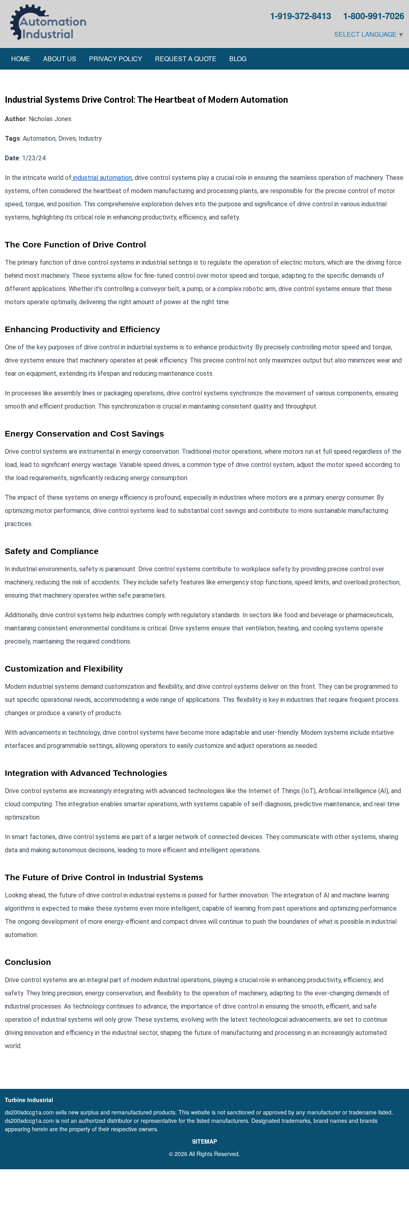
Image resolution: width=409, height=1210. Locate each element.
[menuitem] (21, 58)
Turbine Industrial (29, 1100)
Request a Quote (185, 58)
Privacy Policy (115, 58)
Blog (237, 58)
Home (20, 58)
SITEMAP (204, 1141)
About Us (59, 58)
